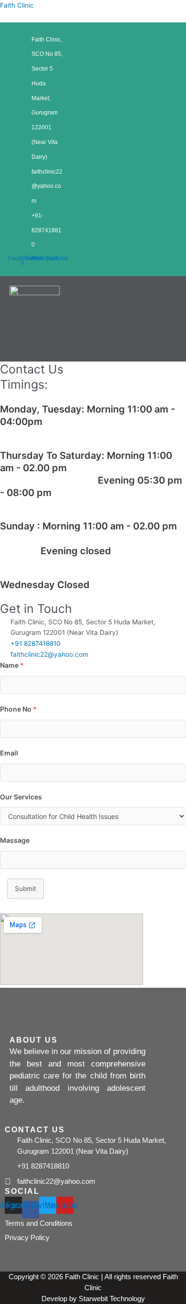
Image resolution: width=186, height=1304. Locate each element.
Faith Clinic (17, 5)
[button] (118, 342)
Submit (25, 888)
